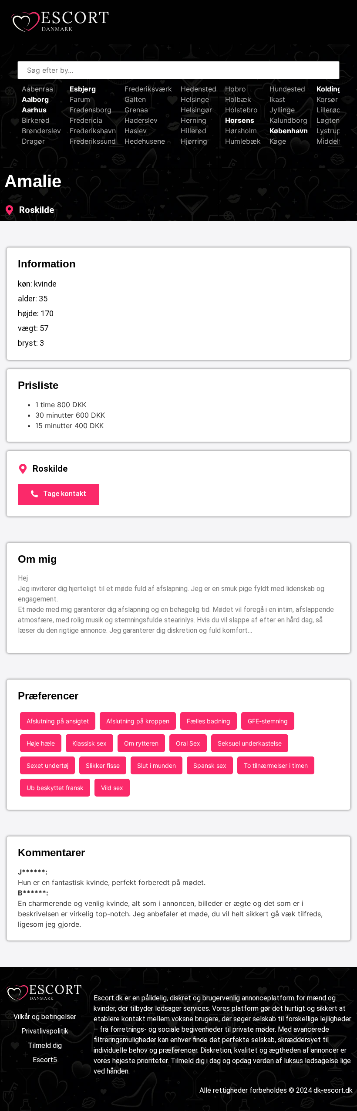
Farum (80, 99)
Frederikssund (93, 141)
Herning (193, 120)
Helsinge (195, 99)
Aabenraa (37, 88)
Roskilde (36, 210)
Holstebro (241, 109)
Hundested (287, 88)
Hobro (235, 88)
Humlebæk (243, 141)
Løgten (328, 120)
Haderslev (141, 120)
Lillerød (329, 109)
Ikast (277, 99)
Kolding (329, 88)
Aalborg (35, 99)
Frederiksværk (148, 88)
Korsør (327, 99)
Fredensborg (90, 109)
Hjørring (194, 141)
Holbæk (238, 99)
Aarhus (34, 109)
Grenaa (136, 109)
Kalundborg (288, 120)
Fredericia (86, 120)
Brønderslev (41, 130)
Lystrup (329, 130)
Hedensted (198, 88)
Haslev (136, 130)
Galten (135, 99)
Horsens (239, 120)
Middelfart (334, 141)
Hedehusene (145, 141)
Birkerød (36, 120)
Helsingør (196, 109)
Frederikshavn (93, 130)
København (288, 130)
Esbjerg (83, 88)
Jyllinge (282, 109)
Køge (277, 141)
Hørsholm (241, 130)
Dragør (33, 141)
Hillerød (193, 130)
